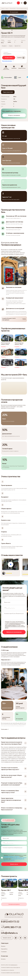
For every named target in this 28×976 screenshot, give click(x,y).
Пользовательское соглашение (7, 970)
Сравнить (19, 57)
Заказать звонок (14, 864)
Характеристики (8, 92)
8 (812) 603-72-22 (10, 921)
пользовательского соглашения (17, 622)
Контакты (3, 959)
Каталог (7, 8)
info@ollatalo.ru (9, 933)
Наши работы (4, 949)
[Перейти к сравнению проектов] (21, 3)
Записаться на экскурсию (14, 632)
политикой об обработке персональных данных (14, 859)
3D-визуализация (14, 12)
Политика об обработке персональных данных (10, 967)
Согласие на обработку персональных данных (10, 972)
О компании (4, 951)
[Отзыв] (10, 564)
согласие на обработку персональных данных (13, 624)
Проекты (3, 946)
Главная (2, 8)
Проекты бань (13, 8)
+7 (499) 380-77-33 (11, 927)
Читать (24, 318)
